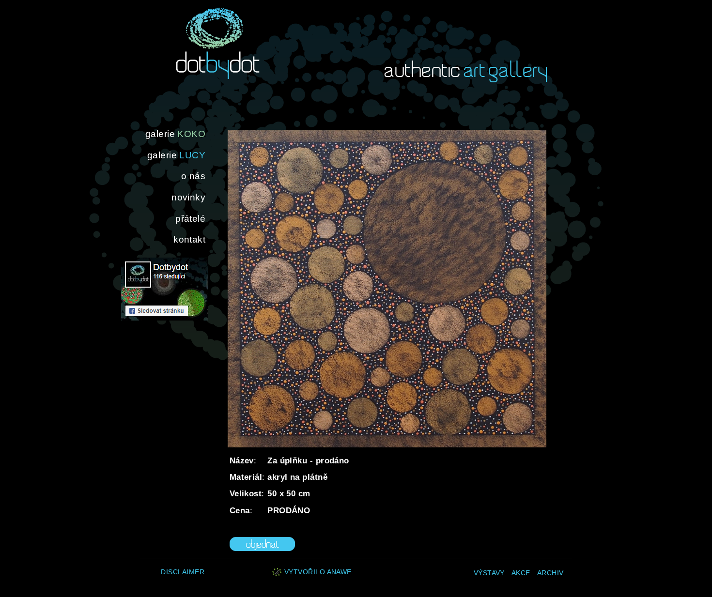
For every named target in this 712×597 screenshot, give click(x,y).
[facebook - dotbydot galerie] (164, 318)
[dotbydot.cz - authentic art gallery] (218, 43)
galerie (175, 133)
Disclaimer (182, 572)
